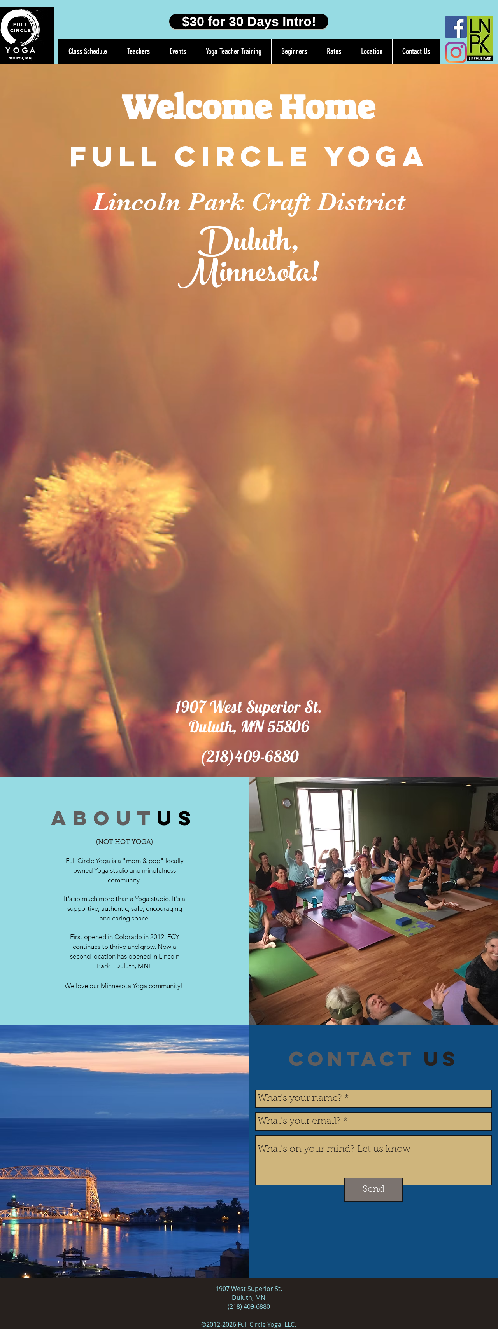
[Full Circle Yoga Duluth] (456, 27)
